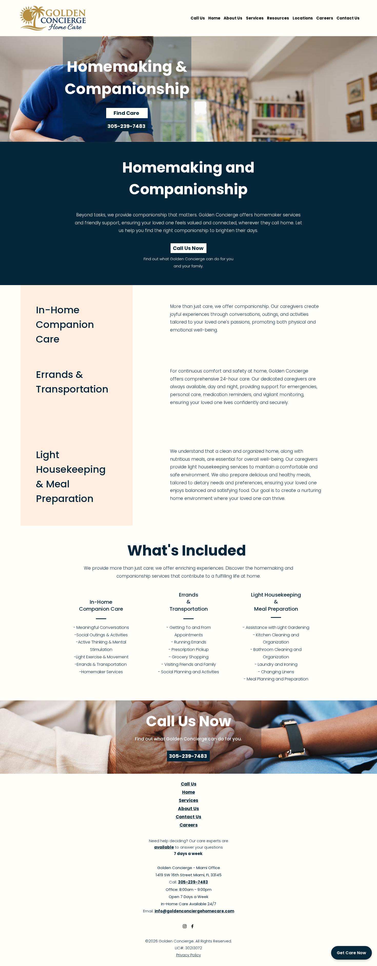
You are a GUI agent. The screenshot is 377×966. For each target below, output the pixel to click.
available (164, 847)
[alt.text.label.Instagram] (184, 926)
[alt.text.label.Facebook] (192, 926)
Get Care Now (351, 953)
